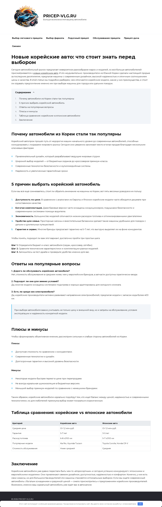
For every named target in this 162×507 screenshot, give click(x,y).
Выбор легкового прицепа (27, 38)
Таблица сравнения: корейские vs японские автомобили (49, 116)
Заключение (26, 120)
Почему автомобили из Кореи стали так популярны (46, 98)
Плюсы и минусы (28, 111)
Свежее (16, 46)
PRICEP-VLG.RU (59, 15)
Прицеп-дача (131, 38)
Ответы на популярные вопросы (36, 107)
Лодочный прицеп (78, 38)
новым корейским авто (45, 73)
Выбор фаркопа (55, 38)
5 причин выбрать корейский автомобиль (42, 103)
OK (140, 504)
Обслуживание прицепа (106, 38)
